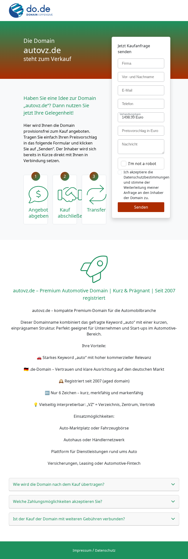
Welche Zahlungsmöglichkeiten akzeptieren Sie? (57, 501)
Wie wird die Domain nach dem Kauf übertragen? (58, 484)
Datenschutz (105, 550)
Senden (141, 207)
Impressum (82, 550)
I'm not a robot (142, 163)
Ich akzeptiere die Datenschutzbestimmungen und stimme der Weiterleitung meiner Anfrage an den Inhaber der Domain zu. (146, 185)
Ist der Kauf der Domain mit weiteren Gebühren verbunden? (69, 519)
